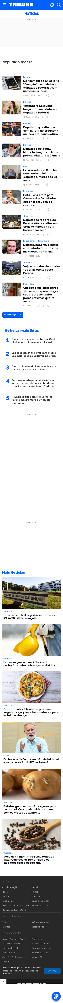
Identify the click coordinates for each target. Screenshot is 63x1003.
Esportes (6, 927)
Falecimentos (8, 901)
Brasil (4, 892)
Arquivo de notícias (40, 905)
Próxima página (11, 315)
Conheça (52, 970)
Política (5, 896)
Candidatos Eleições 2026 (14, 910)
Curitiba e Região (10, 887)
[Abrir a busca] (58, 5)
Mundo (35, 892)
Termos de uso (8, 952)
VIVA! (4, 922)
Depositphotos (38, 927)
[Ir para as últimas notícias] (51, 4)
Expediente (37, 939)
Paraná (35, 887)
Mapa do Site (37, 957)
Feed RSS (6, 961)
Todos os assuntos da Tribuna (15, 905)
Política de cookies (40, 952)
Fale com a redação (11, 943)
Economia (36, 896)
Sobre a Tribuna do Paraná (14, 939)
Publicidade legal (10, 948)
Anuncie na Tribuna (41, 943)
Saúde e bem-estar (40, 901)
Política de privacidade (42, 948)
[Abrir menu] (4, 5)
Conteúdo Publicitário (11, 957)
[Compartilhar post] (47, 95)
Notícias (32, 14)
